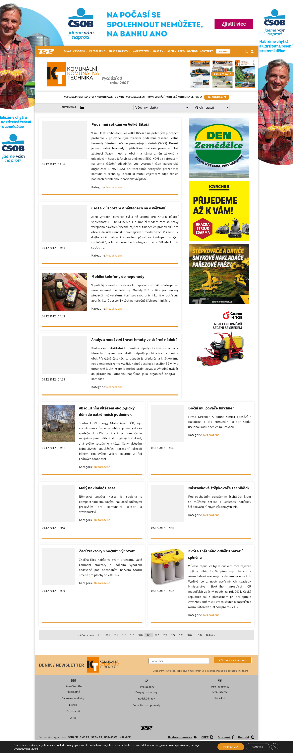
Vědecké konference (180, 97)
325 (181, 635)
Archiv (171, 51)
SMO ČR (73, 737)
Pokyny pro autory (146, 692)
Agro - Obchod (188, 51)
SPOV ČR (96, 737)
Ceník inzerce (220, 692)
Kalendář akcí (216, 97)
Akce (73, 717)
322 (157, 635)
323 (165, 635)
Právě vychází (155, 97)
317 (116, 635)
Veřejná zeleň (135, 97)
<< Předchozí (86, 635)
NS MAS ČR (111, 737)
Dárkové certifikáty (73, 698)
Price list (219, 698)
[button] (233, 660)
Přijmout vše (230, 747)
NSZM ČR (125, 737)
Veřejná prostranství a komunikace (88, 97)
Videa (199, 97)
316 (108, 635)
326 (189, 635)
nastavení (32, 748)
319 (132, 635)
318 (124, 635)
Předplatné (73, 692)
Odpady (119, 97)
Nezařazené (114, 187)
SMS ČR (84, 737)
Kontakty (206, 51)
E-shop (73, 704)
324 (173, 635)
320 (140, 635)
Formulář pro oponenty (146, 705)
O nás (67, 51)
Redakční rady (146, 698)
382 (200, 635)
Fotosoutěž (73, 711)
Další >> (210, 635)
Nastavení (258, 747)
